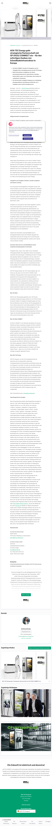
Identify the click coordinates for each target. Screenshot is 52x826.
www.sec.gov (18, 505)
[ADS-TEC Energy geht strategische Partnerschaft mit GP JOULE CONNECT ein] (26, 665)
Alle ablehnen (27, 135)
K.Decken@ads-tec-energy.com (26, 636)
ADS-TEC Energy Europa (35, 564)
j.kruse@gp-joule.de (15, 549)
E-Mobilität (13, 566)
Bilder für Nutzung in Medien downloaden (39, 648)
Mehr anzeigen (26, 594)
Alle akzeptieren (28, 138)
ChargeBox (27, 564)
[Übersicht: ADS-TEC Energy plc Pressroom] (25, 3)
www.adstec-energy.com (29, 393)
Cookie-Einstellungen (14, 135)
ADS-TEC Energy (25, 88)
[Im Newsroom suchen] (50, 3)
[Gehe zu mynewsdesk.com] (7, 819)
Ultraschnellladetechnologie (17, 564)
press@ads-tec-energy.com (16, 537)
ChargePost (19, 566)
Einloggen (47, 821)
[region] (26, 131)
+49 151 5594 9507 (26, 638)
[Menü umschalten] (2, 3)
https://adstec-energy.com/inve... (20, 503)
